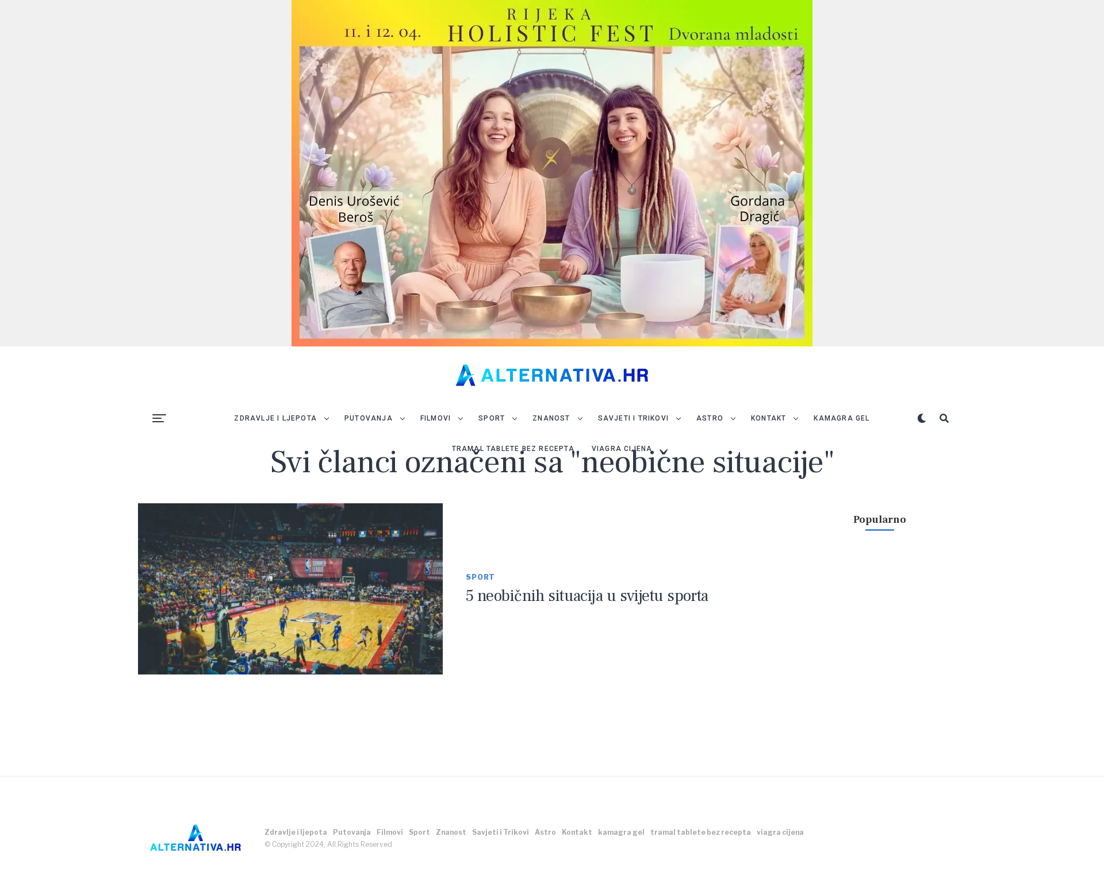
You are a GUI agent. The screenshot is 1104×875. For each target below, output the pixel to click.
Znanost (551, 418)
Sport (491, 418)
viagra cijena (622, 449)
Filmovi (435, 418)
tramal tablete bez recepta (513, 449)
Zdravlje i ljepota (275, 418)
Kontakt (768, 418)
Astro (709, 418)
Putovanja (368, 418)
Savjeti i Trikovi (633, 418)
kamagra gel (841, 418)
